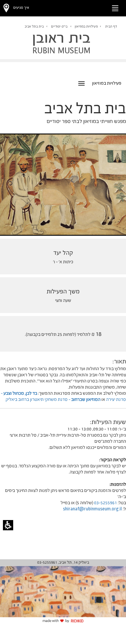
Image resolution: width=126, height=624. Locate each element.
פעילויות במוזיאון (86, 26)
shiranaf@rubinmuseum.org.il (92, 509)
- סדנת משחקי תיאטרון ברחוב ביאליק (53, 399)
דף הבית (111, 26)
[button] (98, 7)
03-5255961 (105, 502)
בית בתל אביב (34, 26)
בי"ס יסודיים (59, 26)
